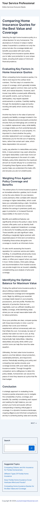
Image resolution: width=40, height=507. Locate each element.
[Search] (32, 448)
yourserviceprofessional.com (27, 501)
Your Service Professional (18, 3)
